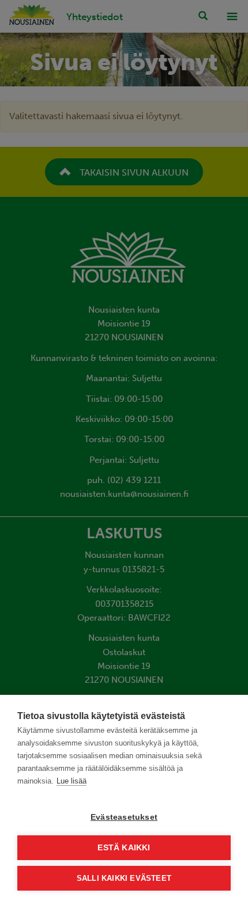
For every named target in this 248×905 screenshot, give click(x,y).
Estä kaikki (123, 847)
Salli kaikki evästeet (124, 878)
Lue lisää (72, 781)
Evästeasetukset (124, 817)
